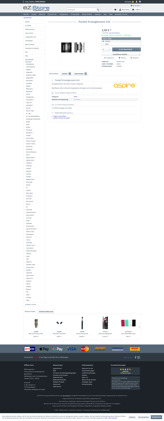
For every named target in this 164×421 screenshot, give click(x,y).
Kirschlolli (29, 182)
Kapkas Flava (30, 179)
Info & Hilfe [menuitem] (136, 6)
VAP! (27, 259)
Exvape (28, 135)
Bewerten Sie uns (87, 368)
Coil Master (29, 100)
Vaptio (28, 284)
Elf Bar (28, 127)
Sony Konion (30, 226)
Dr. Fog (28, 113)
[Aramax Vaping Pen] (105, 323)
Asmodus (29, 83)
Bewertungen (80, 74)
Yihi (27, 292)
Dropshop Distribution (33, 119)
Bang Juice (29, 89)
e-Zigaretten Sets (30, 37)
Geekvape (29, 149)
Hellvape (29, 163)
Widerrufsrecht (58, 377)
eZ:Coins (129, 2)
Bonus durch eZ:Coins (89, 380)
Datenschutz (57, 386)
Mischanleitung (87, 384)
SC (27, 207)
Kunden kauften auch (46, 311)
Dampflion (29, 105)
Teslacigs (29, 242)
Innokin (28, 168)
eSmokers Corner (30, 304)
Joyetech (28, 171)
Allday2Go (29, 72)
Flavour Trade (30, 144)
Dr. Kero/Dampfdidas (33, 116)
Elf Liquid (29, 130)
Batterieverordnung (59, 380)
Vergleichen (110, 58)
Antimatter (29, 80)
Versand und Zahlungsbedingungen (64, 373)
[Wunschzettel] (115, 10)
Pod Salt (28, 199)
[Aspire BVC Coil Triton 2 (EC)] (36, 323)
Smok (28, 220)
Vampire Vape (30, 264)
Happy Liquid (30, 157)
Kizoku (28, 185)
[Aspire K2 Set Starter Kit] (82, 323)
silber (107, 44)
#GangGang (30, 64)
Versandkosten (67, 395)
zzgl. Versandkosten (114, 33)
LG (27, 188)
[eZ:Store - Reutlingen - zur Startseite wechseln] (36, 8)
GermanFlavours (31, 152)
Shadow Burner (31, 212)
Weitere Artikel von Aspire (61, 118)
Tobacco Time (30, 245)
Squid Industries (31, 229)
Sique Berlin (30, 215)
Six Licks (29, 218)
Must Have (29, 193)
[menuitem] (129, 2)
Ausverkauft (29, 60)
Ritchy (28, 204)
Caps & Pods (29, 33)
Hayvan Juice (30, 160)
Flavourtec (29, 146)
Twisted (28, 253)
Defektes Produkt (58, 382)
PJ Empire (29, 196)
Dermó (28, 108)
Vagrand (29, 262)
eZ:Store (28, 297)
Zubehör (66, 74)
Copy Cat (29, 102)
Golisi (28, 155)
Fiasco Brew (30, 138)
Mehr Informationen (110, 418)
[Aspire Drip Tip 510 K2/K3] (59, 323)
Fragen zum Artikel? (59, 116)
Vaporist (28, 281)
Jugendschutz (57, 368)
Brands (27, 22)
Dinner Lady (30, 111)
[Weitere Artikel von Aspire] (125, 87)
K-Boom (28, 177)
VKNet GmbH (106, 410)
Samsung (29, 209)
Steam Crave (30, 231)
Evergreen (29, 133)
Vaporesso (29, 278)
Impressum (56, 384)
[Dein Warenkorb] (140, 2)
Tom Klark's (30, 248)
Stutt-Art (29, 237)
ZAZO (28, 295)
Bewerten (135, 58)
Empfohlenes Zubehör (120, 54)
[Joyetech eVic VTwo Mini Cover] (128, 323)
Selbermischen (30, 29)
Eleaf (27, 124)
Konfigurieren (156, 417)
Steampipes (30, 234)
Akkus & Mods (29, 44)
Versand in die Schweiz (60, 375)
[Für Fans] (135, 357)
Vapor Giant (30, 275)
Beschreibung (53, 74)
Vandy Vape (30, 267)
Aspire (28, 86)
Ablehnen (132, 417)
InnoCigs (29, 166)
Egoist (28, 122)
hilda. (28, 300)
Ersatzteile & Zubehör (32, 48)
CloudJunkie (30, 97)
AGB (54, 371)
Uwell (28, 256)
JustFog (28, 174)
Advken (28, 69)
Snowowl (29, 223)
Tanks (75, 97)
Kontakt (84, 375)
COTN (28, 94)
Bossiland (29, 91)
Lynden (28, 190)
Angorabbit (29, 78)
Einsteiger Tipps (87, 382)
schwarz (107, 41)
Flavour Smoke (30, 141)
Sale (26, 52)
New (26, 56)
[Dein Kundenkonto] (136, 2)
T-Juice (28, 240)
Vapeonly (29, 273)
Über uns (85, 377)
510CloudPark (30, 67)
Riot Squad (29, 201)
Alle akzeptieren (143, 417)
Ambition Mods (31, 75)
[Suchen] (98, 10)
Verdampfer (29, 41)
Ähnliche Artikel (30, 311)
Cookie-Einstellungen (88, 373)
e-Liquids (28, 25)
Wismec (28, 289)
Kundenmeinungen (88, 371)
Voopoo (28, 286)
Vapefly (28, 270)
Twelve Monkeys (31, 251)
